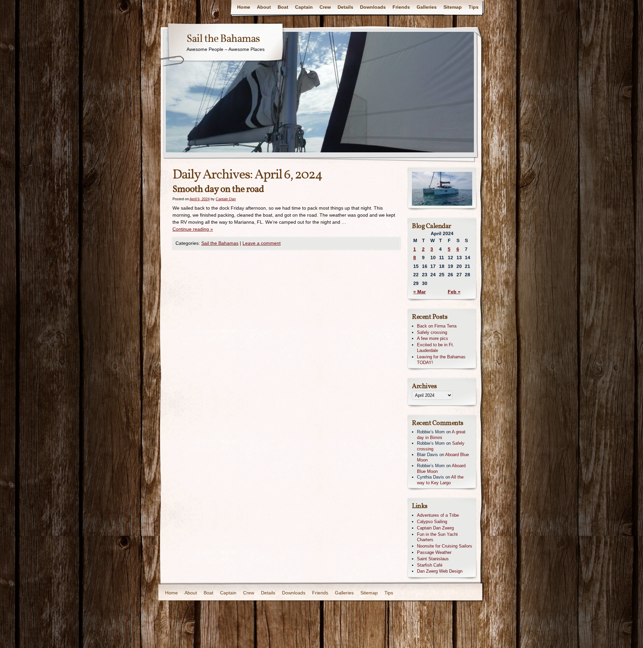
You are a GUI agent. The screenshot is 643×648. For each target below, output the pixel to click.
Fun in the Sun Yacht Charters (437, 537)
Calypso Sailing (432, 521)
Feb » (454, 291)
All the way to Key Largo (440, 480)
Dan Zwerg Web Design (439, 571)
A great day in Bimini (441, 434)
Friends (401, 7)
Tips (474, 7)
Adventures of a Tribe (438, 515)
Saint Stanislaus (433, 558)
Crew (325, 7)
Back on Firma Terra (436, 326)
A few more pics (432, 338)
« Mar (419, 291)
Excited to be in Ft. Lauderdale (435, 347)
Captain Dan (226, 199)
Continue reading (192, 229)
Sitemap (452, 7)
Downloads (373, 7)
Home (243, 7)
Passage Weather (434, 552)
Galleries (427, 7)
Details (345, 7)
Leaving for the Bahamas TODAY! (441, 359)
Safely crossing (432, 332)
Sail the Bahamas (223, 39)
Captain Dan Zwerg (435, 527)
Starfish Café (429, 565)
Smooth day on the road (218, 189)
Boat (283, 7)
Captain (304, 7)
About (264, 7)
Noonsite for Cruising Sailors (444, 546)
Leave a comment (261, 243)
